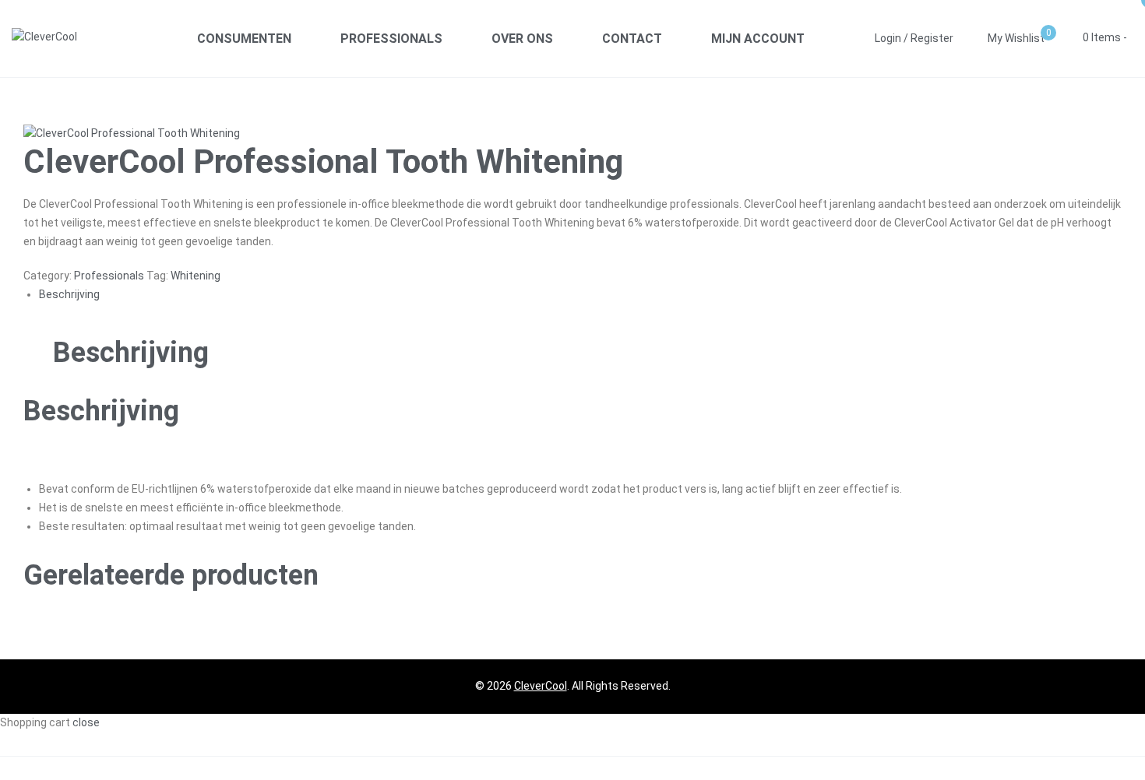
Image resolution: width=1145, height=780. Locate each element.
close (86, 722)
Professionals (109, 275)
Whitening (195, 275)
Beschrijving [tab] (131, 352)
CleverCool (540, 686)
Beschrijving (69, 294)
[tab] (580, 295)
